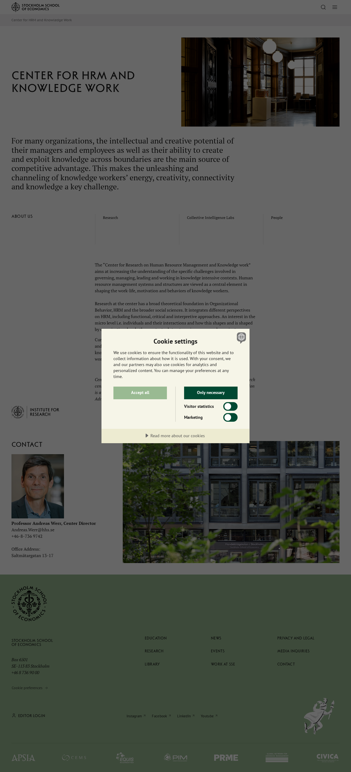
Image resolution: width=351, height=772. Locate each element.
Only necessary (211, 392)
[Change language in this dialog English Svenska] (241, 338)
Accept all (140, 392)
